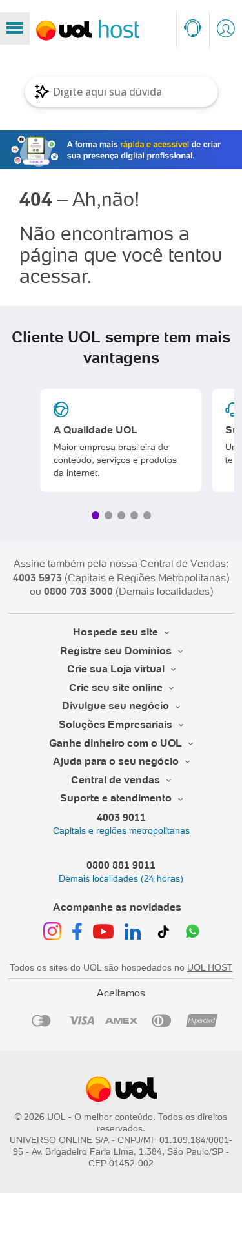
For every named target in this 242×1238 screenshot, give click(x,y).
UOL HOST (210, 967)
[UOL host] (88, 30)
